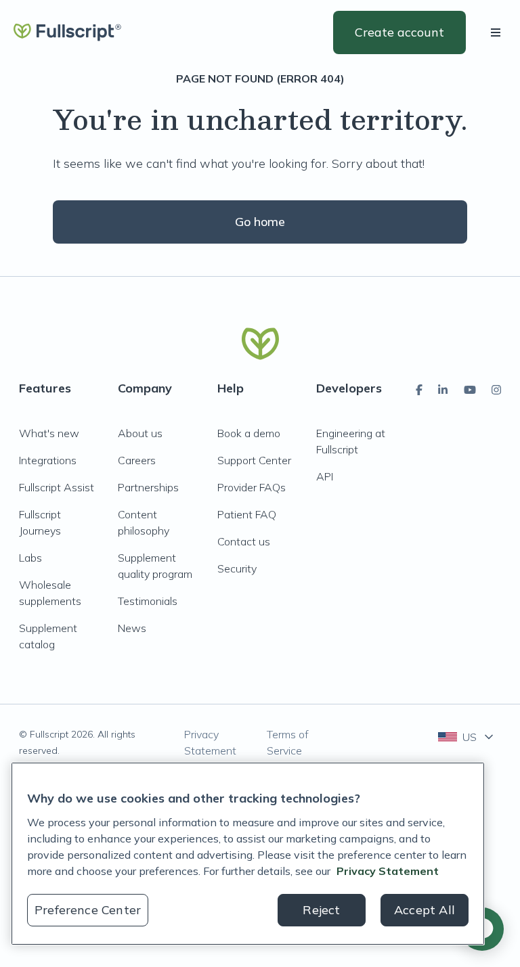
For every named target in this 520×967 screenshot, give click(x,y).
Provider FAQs (251, 487)
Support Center (254, 460)
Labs (30, 557)
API (324, 476)
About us (140, 433)
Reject (321, 910)
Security (237, 568)
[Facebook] (419, 390)
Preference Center (88, 910)
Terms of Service (288, 742)
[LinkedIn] (443, 390)
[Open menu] (498, 32)
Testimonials (147, 601)
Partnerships (148, 487)
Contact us (243, 541)
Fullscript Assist (56, 487)
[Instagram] (496, 390)
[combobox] (466, 736)
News (132, 628)
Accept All (424, 910)
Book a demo (248, 433)
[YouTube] (470, 390)
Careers (137, 460)
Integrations (48, 460)
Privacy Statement (210, 742)
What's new (49, 433)
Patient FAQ (246, 514)
